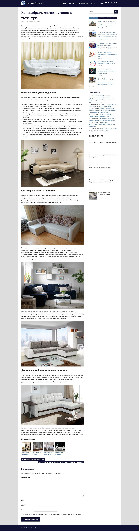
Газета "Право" (35, 3)
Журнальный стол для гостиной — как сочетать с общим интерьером (60, 462)
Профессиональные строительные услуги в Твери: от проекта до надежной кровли (102, 181)
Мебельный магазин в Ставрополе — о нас (104, 193)
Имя (23, 500)
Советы (38, 21)
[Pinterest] (114, 2)
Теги (114, 18)
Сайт (22, 510)
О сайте (101, 3)
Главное (63, 3)
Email (23, 505)
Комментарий (26, 477)
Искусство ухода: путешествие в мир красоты (103, 142)
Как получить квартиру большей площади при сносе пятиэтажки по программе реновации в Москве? (102, 110)
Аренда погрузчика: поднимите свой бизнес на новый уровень (103, 156)
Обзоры (93, 3)
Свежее (101, 18)
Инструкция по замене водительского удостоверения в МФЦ (107, 54)
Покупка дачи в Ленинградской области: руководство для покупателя (102, 124)
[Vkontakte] (106, 2)
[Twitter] (108, 2)
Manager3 (32, 21)
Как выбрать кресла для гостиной (33, 460)
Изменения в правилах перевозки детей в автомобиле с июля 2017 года (107, 71)
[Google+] (111, 2)
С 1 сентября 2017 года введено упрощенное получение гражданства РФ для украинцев (107, 45)
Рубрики (108, 18)
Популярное (93, 18)
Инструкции (72, 3)
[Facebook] (117, 2)
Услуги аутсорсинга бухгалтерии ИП (100, 167)
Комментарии (83, 3)
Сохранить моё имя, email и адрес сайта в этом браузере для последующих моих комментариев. (52, 514)
